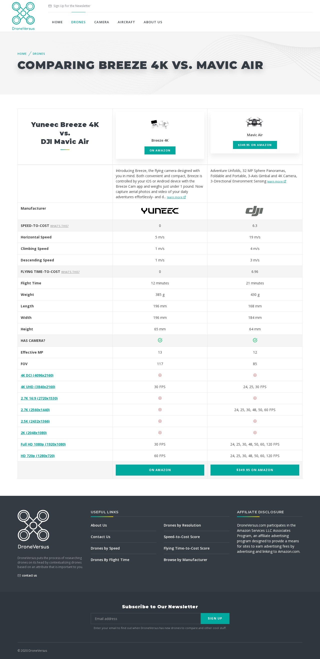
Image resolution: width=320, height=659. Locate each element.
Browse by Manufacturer (185, 559)
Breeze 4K (160, 140)
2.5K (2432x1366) (35, 421)
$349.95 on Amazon (255, 145)
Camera (101, 22)
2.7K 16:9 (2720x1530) (39, 398)
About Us (153, 22)
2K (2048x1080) (34, 432)
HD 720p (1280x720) (38, 455)
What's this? (59, 226)
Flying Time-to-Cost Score (187, 548)
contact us (29, 575)
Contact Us (100, 536)
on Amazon (160, 150)
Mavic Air (255, 134)
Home (57, 22)
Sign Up (215, 618)
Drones (78, 22)
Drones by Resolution (182, 525)
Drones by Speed (105, 548)
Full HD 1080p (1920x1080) (43, 444)
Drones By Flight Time (110, 559)
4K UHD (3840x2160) (38, 386)
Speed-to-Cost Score (182, 536)
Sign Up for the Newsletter (71, 6)
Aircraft (126, 22)
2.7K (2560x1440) (35, 409)
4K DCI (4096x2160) (37, 375)
